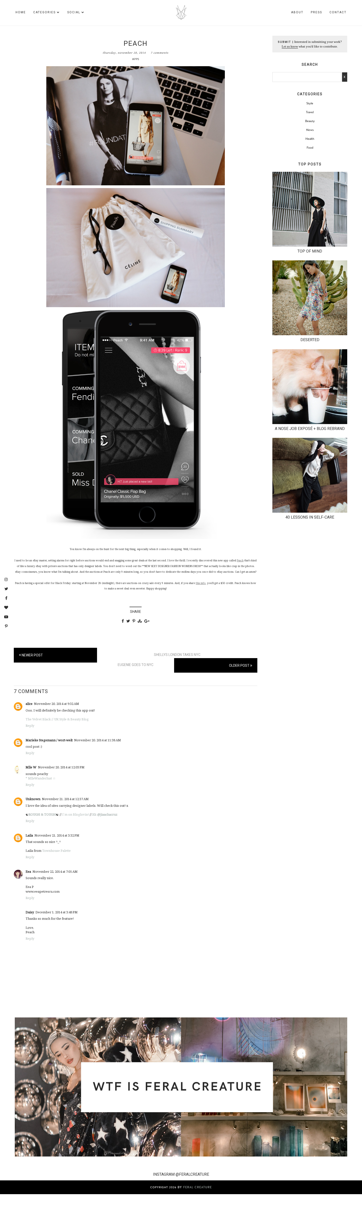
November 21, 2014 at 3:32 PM (56, 835)
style (309, 103)
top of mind (309, 251)
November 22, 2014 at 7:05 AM (55, 871)
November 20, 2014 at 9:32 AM (56, 703)
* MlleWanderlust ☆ (41, 778)
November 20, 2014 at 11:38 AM (97, 740)
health (309, 139)
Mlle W (31, 767)
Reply (30, 725)
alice (29, 703)
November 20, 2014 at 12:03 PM (61, 767)
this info (201, 583)
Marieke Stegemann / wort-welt (49, 740)
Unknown (33, 799)
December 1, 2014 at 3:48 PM (56, 912)
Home (21, 12)
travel (310, 112)
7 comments (159, 52)
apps (135, 59)
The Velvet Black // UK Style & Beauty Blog (57, 719)
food (310, 148)
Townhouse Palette (56, 850)
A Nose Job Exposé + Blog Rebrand (310, 428)
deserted (309, 339)
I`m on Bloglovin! (75, 814)
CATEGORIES (44, 12)
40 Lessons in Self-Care (309, 517)
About (297, 12)
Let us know (290, 46)
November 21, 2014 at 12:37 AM (65, 799)
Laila (29, 835)
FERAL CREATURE (197, 1187)
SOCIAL (73, 12)
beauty (310, 121)
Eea (28, 871)
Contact (337, 12)
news (310, 130)
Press (316, 12)
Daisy (30, 912)
